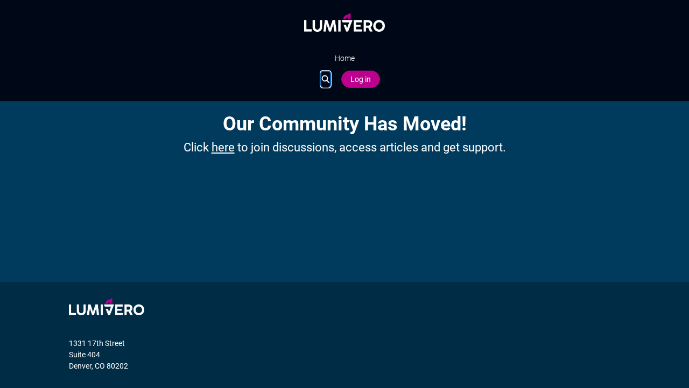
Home (345, 58)
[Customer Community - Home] (344, 22)
